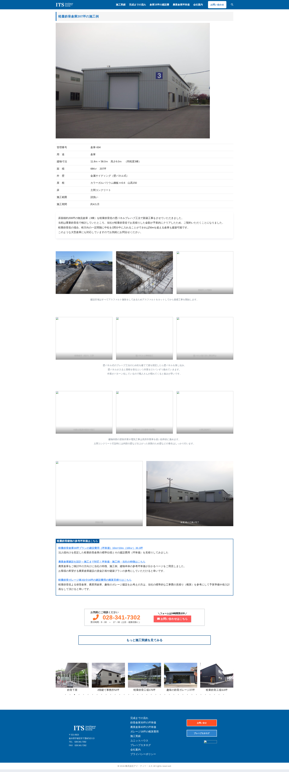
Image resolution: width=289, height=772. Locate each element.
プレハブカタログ (140, 745)
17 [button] (137, 694)
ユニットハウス (139, 740)
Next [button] (230, 677)
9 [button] (101, 694)
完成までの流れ (139, 718)
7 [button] (92, 694)
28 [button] (187, 694)
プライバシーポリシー (143, 754)
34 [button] (214, 694)
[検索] (230, 4)
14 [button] (124, 694)
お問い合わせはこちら (174, 618)
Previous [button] (58, 677)
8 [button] (97, 694)
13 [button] (119, 694)
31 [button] (200, 694)
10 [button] (106, 694)
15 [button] (128, 694)
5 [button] (83, 694)
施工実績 (135, 736)
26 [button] (178, 694)
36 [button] (223, 694)
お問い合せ (202, 723)
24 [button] (169, 694)
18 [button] (142, 694)
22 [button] (160, 694)
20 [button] (151, 694)
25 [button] (173, 694)
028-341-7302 (121, 617)
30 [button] (196, 694)
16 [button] (133, 694)
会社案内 (135, 749)
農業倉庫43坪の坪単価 (143, 727)
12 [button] (115, 694)
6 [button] (88, 694)
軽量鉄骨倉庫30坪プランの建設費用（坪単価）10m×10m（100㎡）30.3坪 (100, 548)
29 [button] (191, 694)
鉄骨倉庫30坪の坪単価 (143, 722)
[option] (72, 677)
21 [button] (155, 694)
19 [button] (146, 694)
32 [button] (205, 694)
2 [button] (69, 694)
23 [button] (164, 694)
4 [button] (79, 694)
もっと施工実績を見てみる (144, 640)
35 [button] (219, 694)
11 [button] (110, 694)
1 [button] (65, 694)
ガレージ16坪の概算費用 (144, 731)
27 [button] (182, 694)
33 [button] (209, 694)
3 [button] (74, 694)
